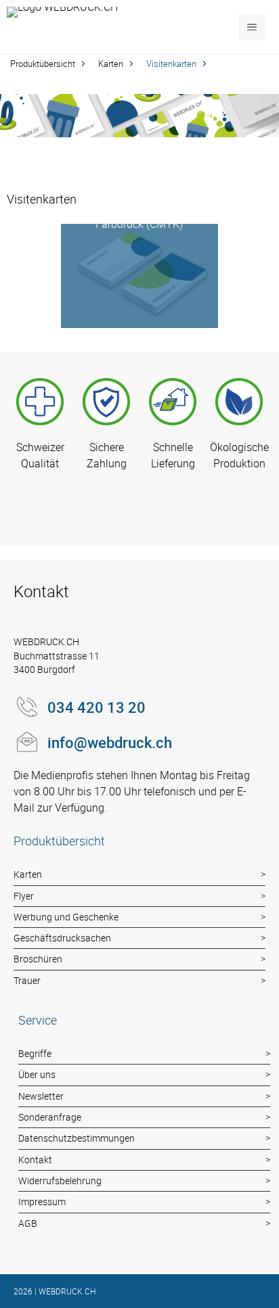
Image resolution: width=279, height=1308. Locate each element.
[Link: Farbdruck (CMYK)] (139, 276)
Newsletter (41, 1096)
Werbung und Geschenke (66, 916)
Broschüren (38, 958)
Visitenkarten (171, 63)
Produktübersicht (42, 63)
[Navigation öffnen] (251, 27)
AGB (27, 1223)
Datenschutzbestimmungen (76, 1137)
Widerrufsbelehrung (60, 1180)
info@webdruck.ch (109, 742)
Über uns (37, 1074)
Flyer (24, 895)
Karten (110, 63)
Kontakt (35, 1159)
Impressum (42, 1201)
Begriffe (34, 1053)
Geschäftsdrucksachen (62, 937)
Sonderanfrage (49, 1117)
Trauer (27, 980)
